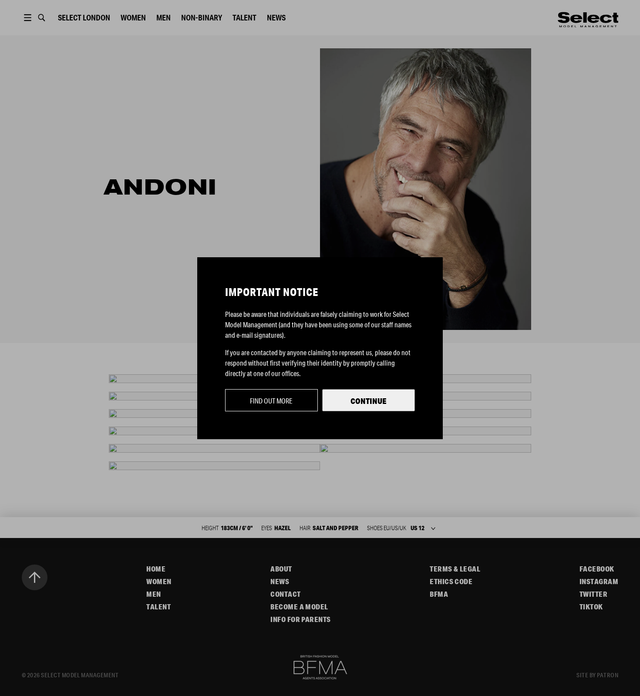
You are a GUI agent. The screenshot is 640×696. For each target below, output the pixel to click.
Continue (368, 401)
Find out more (271, 400)
